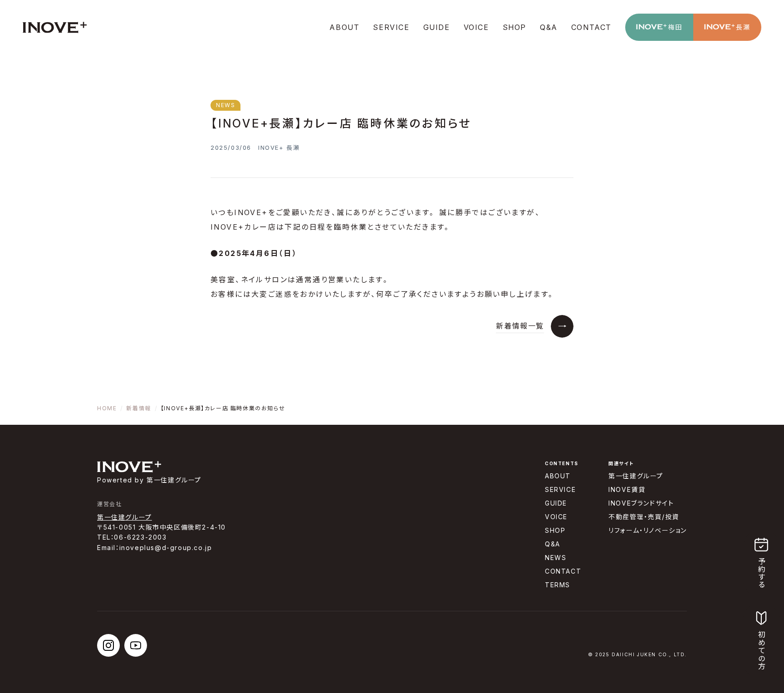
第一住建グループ (124, 517)
